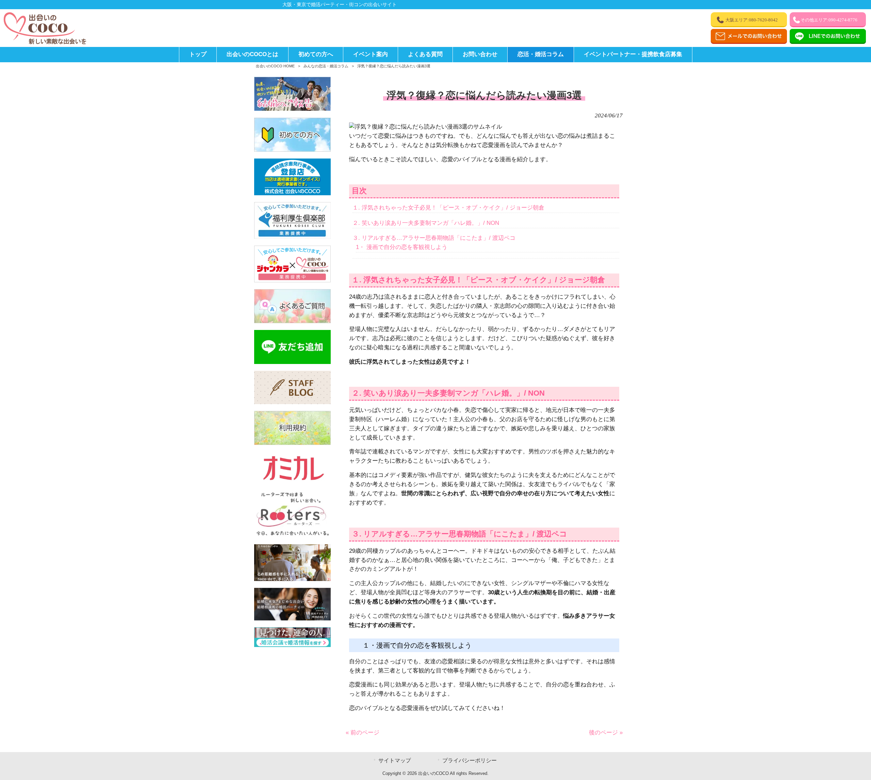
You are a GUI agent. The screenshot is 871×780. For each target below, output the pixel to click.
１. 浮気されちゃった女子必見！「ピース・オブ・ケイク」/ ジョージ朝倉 (448, 207)
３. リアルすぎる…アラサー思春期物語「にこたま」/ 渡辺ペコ (433, 238)
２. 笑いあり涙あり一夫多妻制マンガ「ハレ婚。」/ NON (425, 223)
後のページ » (606, 732)
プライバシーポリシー (469, 760)
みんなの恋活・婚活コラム (325, 66)
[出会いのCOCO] (44, 42)
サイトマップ (394, 760)
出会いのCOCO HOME (275, 66)
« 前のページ (362, 732)
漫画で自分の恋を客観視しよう (401, 247)
